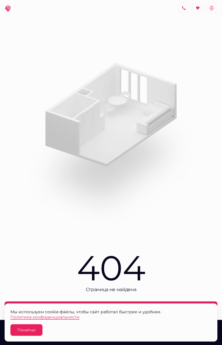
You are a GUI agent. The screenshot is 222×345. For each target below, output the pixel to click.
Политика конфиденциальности (44, 317)
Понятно (26, 330)
